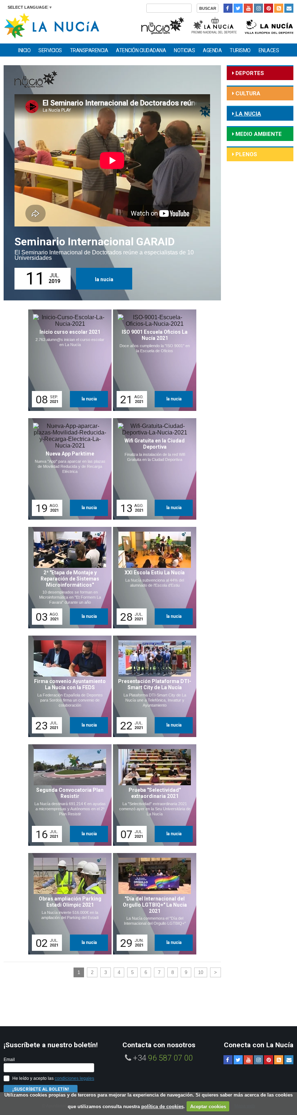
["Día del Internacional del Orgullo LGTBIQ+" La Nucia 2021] (152, 904)
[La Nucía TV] (162, 25)
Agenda (212, 50)
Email (9, 1059)
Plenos (245, 154)
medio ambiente (258, 134)
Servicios (50, 50)
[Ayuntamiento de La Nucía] (52, 25)
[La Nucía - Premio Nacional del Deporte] (214, 25)
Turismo (240, 50)
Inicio (24, 50)
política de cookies (162, 1106)
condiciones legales (74, 1078)
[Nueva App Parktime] (67, 469)
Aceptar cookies (208, 1106)
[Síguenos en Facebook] (228, 8)
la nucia (104, 279)
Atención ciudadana (141, 50)
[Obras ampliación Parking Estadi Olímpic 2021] (67, 904)
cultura (247, 93)
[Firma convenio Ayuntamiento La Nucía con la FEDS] (67, 686)
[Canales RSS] (278, 8)
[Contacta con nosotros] (288, 8)
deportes (249, 73)
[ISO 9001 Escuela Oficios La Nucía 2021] (152, 360)
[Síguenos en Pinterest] (268, 8)
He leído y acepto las (53, 1078)
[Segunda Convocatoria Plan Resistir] (67, 795)
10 (200, 972)
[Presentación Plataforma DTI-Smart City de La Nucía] (152, 686)
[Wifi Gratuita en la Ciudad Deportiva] (152, 469)
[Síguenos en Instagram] (258, 8)
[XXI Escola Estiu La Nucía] (152, 578)
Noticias (184, 50)
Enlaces (269, 50)
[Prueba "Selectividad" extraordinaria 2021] (152, 795)
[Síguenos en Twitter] (238, 8)
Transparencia (89, 50)
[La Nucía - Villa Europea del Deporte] (269, 25)
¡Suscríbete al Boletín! (40, 1089)
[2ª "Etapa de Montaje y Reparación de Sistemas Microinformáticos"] (67, 578)
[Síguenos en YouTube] (248, 8)
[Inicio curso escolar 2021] (67, 360)
